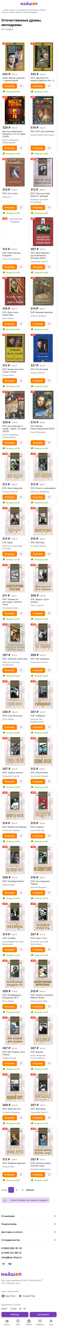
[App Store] (8, 1296)
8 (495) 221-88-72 (11, 1252)
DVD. (42, 131)
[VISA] (13, 1309)
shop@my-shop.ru (11, 1257)
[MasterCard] (20, 1309)
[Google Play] (27, 1296)
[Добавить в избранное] (21, 86)
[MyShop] (11, 1276)
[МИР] (4, 1309)
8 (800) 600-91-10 (11, 1248)
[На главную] (29, 5)
